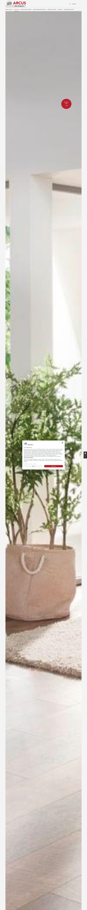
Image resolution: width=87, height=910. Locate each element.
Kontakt (74, 3)
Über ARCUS (9, 9)
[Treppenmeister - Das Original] (15, 4)
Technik (60, 9)
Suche (70, 4)
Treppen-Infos (66, 102)
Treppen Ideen (51, 9)
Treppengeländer (25, 9)
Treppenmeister (69, 9)
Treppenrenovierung (39, 9)
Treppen (16, 9)
